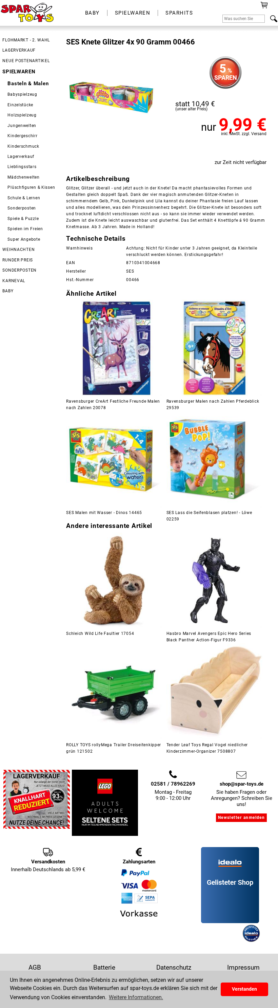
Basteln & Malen (27, 83)
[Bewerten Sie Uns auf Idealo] (221, 940)
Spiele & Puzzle (23, 218)
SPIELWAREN (133, 13)
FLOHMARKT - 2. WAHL (26, 40)
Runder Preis (17, 260)
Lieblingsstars (21, 166)
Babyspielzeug (22, 94)
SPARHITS (179, 13)
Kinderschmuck (23, 146)
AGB (34, 967)
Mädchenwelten (23, 177)
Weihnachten (18, 249)
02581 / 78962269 (173, 784)
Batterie (104, 967)
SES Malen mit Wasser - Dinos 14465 (104, 512)
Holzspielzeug (22, 115)
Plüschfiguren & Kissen (31, 187)
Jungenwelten (21, 125)
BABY (92, 13)
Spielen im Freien (25, 228)
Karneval (13, 280)
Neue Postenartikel (25, 60)
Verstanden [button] (244, 989)
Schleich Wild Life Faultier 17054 (100, 633)
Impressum (243, 967)
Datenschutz (173, 967)
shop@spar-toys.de (241, 784)
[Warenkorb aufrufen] (264, 7)
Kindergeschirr (22, 135)
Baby (7, 291)
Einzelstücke (20, 105)
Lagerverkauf (19, 50)
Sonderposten (21, 208)
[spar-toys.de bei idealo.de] (251, 940)
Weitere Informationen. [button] (136, 997)
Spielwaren (18, 72)
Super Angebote (23, 239)
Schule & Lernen (23, 198)
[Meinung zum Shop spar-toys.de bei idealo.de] (230, 921)
